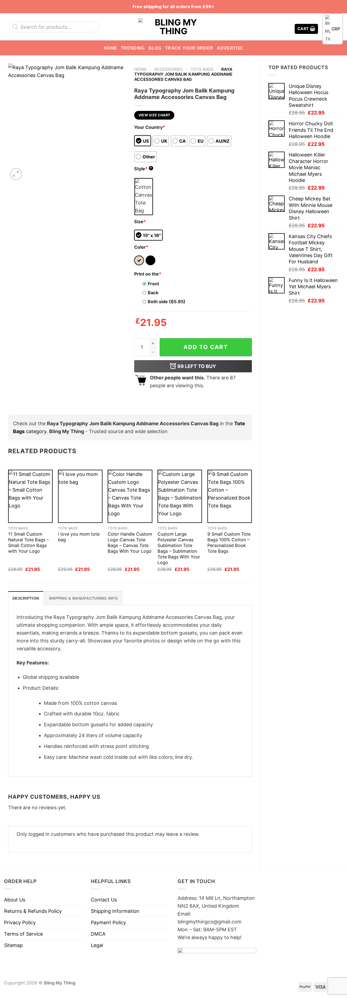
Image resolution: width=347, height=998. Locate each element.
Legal (97, 945)
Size (140, 221)
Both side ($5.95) (166, 301)
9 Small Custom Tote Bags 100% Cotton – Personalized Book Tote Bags (228, 542)
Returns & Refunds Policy (33, 911)
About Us (14, 900)
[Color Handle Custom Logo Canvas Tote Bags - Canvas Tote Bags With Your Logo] (130, 496)
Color (141, 247)
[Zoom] (16, 174)
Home (110, 48)
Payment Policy (108, 922)
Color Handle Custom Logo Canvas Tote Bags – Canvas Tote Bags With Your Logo (130, 542)
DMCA (98, 934)
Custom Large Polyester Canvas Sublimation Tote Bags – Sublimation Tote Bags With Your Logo (179, 548)
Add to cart (206, 347)
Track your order (189, 48)
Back (153, 292)
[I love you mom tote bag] (80, 496)
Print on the (147, 274)
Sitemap (13, 945)
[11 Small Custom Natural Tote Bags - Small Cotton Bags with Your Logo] (30, 496)
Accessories (168, 69)
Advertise (230, 48)
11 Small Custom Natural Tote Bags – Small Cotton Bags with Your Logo (28, 542)
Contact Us (104, 900)
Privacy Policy (20, 922)
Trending (133, 48)
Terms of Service (23, 934)
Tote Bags (202, 69)
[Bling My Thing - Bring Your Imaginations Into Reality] (173, 27)
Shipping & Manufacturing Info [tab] (83, 598)
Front (153, 283)
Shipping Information (115, 911)
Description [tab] (25, 598)
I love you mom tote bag (78, 536)
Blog (155, 48)
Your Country (149, 127)
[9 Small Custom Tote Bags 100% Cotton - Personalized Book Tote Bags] (229, 496)
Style (143, 168)
